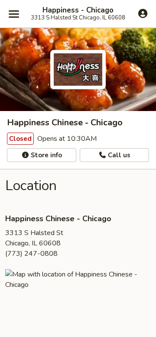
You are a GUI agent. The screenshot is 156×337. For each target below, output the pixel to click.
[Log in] (143, 13)
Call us (118, 155)
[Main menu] (14, 14)
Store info (45, 155)
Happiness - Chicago (78, 10)
